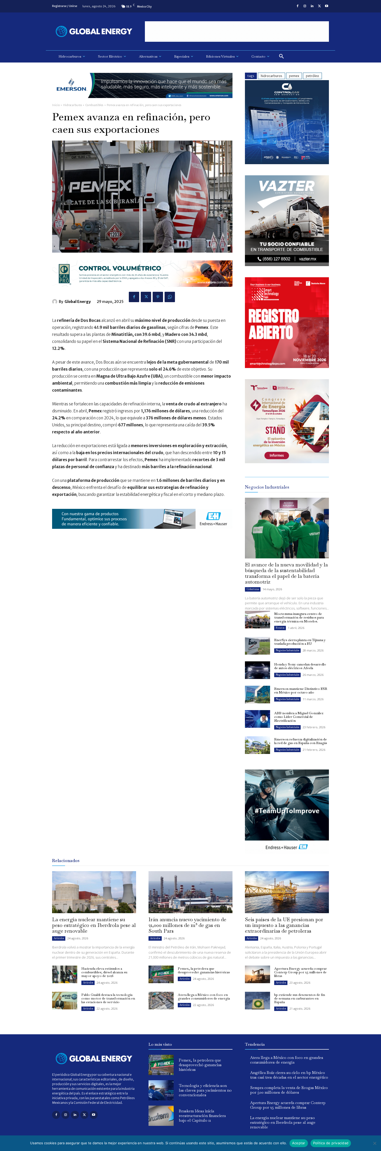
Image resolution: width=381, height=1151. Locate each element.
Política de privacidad (331, 1143)
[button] (281, 56)
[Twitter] (319, 6)
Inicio (56, 105)
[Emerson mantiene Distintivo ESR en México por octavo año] (257, 694)
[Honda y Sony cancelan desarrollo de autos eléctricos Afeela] (257, 670)
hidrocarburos (271, 76)
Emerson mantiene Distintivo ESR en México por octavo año (300, 691)
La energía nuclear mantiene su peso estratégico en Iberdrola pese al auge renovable (94, 925)
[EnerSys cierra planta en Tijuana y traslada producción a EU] (257, 646)
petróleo (312, 76)
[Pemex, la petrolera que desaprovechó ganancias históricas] (161, 974)
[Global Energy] (55, 301)
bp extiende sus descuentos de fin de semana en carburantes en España (299, 998)
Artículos (59, 938)
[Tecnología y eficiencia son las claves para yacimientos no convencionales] (161, 1090)
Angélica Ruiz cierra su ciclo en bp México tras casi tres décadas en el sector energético (289, 1075)
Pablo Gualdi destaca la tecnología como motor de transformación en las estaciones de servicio (108, 998)
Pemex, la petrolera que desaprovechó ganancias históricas (204, 970)
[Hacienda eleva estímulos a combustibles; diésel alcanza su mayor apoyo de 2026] (64, 974)
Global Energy (78, 301)
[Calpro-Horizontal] (142, 290)
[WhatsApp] (170, 297)
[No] (374, 1143)
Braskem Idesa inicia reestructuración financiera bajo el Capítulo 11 (202, 1115)
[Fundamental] (237, 31)
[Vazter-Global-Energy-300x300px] (287, 264)
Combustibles (94, 105)
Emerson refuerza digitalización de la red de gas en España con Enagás (300, 741)
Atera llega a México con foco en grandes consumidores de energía (204, 997)
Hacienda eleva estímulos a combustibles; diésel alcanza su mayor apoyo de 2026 (104, 972)
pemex (294, 76)
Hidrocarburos (72, 105)
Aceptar (298, 1143)
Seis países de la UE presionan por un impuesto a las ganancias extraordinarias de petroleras (284, 925)
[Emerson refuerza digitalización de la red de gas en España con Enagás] (257, 745)
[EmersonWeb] (142, 102)
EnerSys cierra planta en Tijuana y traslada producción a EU (300, 642)
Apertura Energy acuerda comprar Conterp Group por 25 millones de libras (300, 972)
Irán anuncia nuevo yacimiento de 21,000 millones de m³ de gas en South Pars (187, 925)
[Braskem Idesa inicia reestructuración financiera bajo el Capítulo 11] (161, 1116)
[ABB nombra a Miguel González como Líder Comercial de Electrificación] (257, 719)
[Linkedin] (312, 6)
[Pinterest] (158, 297)
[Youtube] (326, 6)
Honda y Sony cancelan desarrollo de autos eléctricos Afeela (300, 666)
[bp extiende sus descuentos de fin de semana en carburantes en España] (257, 1000)
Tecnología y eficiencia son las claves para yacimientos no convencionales (205, 1090)
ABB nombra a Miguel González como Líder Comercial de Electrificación (298, 717)
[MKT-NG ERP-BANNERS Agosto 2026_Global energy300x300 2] (287, 162)
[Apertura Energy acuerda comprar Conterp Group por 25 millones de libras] (257, 974)
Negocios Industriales (287, 650)
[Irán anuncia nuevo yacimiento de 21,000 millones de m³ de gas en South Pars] (190, 892)
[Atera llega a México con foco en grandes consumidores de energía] (161, 1000)
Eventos (280, 627)
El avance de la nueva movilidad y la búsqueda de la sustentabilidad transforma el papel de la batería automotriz (286, 573)
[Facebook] (297, 6)
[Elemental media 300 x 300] (287, 366)
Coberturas (252, 589)
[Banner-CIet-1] (287, 461)
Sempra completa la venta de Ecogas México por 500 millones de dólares (289, 1090)
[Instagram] (304, 6)
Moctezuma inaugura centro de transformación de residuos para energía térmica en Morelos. (299, 617)
